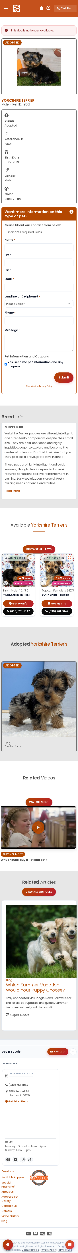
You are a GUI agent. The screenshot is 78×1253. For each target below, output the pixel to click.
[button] (15, 558)
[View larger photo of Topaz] (70, 558)
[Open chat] (69, 1244)
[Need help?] (8, 1244)
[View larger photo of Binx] (31, 558)
